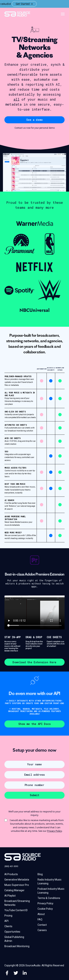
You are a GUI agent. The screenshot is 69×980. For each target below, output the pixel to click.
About (41, 914)
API (6, 920)
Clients (8, 926)
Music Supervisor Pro (16, 884)
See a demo (34, 119)
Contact (42, 924)
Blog (40, 874)
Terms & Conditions (49, 898)
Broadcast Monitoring (16, 946)
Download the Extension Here (34, 662)
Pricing (8, 915)
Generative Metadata (16, 879)
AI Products (11, 874)
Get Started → (19, 4)
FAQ (40, 919)
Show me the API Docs (34, 724)
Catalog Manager (14, 890)
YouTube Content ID (16, 910)
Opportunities (12, 931)
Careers (42, 930)
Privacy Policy (54, 831)
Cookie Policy (45, 908)
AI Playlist (10, 895)
